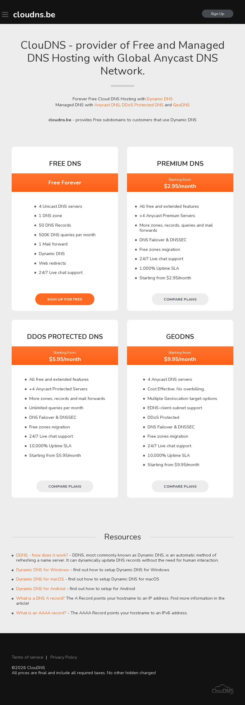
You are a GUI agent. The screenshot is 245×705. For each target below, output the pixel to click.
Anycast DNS (107, 105)
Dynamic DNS (160, 99)
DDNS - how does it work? (42, 555)
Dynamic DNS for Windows (42, 570)
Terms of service (27, 657)
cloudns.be (34, 14)
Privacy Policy (63, 657)
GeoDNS (181, 105)
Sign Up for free (64, 299)
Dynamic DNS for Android (40, 589)
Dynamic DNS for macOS (40, 579)
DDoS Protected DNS (142, 105)
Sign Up (217, 13)
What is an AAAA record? (41, 613)
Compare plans (180, 299)
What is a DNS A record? (40, 598)
